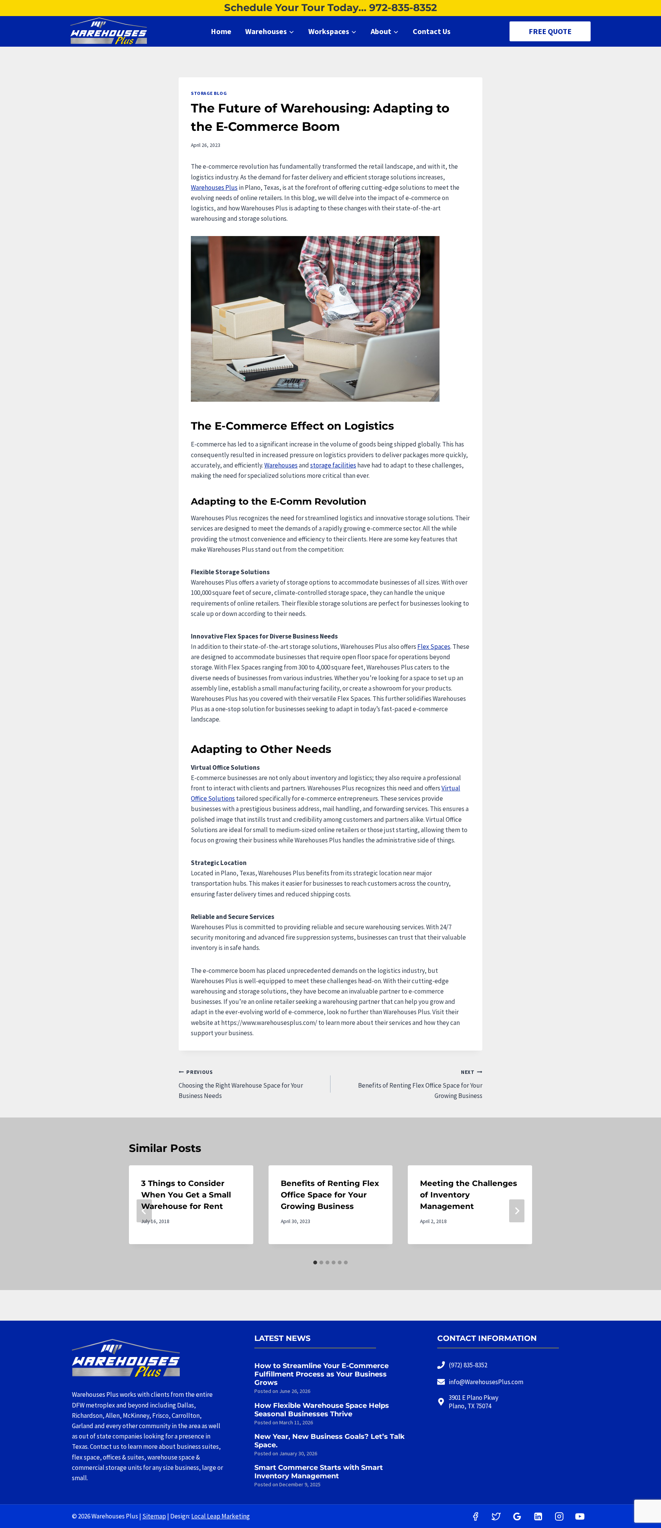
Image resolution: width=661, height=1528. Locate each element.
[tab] (315, 1262)
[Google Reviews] (517, 1516)
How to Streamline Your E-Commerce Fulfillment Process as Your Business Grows (321, 1374)
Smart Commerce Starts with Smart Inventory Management (318, 1471)
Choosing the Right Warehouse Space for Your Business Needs (241, 1084)
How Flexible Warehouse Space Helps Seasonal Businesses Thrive (321, 1409)
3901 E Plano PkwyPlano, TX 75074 (473, 1401)
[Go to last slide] (144, 1210)
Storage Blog (208, 93)
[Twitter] (496, 1516)
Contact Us (432, 31)
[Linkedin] (538, 1516)
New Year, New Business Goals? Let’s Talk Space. (329, 1440)
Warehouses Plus (214, 187)
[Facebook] (475, 1516)
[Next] (516, 1210)
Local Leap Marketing (220, 1516)
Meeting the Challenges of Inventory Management (468, 1195)
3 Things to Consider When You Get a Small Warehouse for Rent (186, 1195)
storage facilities (333, 465)
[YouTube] (580, 1516)
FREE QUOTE (550, 31)
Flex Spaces (433, 646)
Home (221, 31)
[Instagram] (559, 1516)
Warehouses (281, 465)
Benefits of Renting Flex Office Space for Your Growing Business (420, 1084)
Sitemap (154, 1516)
